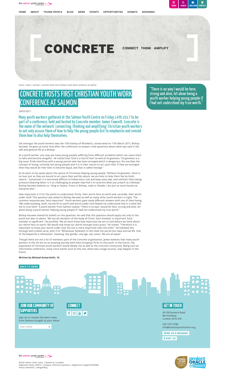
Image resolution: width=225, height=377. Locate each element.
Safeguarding (41, 367)
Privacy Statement (26, 367)
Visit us (170, 338)
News (81, 11)
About (35, 11)
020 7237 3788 (170, 324)
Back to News (29, 266)
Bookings (148, 11)
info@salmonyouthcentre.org (178, 327)
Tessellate (59, 362)
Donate (132, 11)
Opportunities (113, 11)
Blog (70, 11)
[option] (112, 47)
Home (22, 11)
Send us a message (176, 333)
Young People (53, 11)
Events (94, 11)
